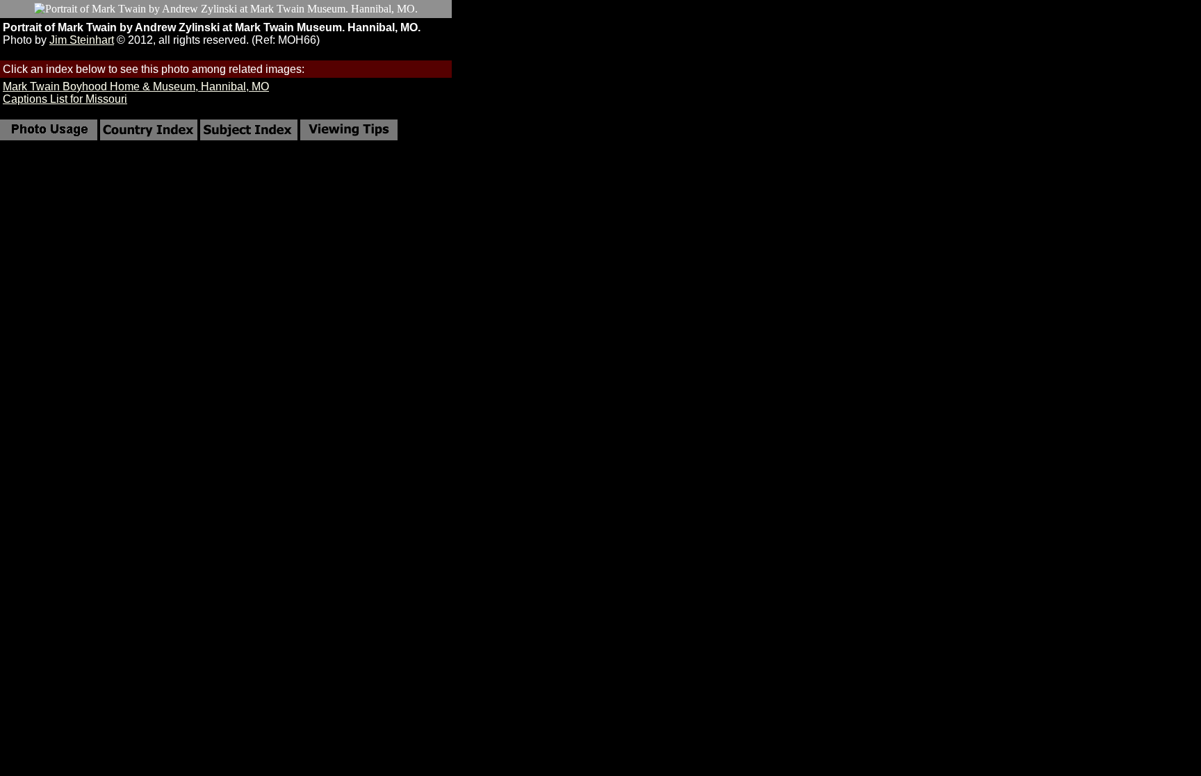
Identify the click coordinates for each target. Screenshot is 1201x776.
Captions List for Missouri (65, 99)
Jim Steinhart (81, 40)
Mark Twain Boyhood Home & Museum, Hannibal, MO (136, 86)
